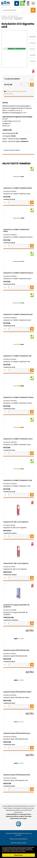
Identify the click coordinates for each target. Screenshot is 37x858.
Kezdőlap (3, 16)
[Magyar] (28, 4)
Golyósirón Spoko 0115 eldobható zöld (16, 775)
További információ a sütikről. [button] (18, 851)
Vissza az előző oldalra (12, 150)
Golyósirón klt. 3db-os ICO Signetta (15, 522)
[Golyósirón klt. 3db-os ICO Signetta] (18, 510)
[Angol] (28, 2)
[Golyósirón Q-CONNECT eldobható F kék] (18, 344)
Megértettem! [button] (18, 855)
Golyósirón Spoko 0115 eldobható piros (16, 733)
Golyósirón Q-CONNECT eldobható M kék (17, 188)
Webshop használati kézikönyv (18, 839)
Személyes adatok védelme (19, 843)
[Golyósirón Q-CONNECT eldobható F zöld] (18, 468)
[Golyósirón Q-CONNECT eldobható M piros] (18, 261)
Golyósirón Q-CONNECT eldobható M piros (18, 273)
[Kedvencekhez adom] (32, 79)
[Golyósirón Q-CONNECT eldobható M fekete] (18, 218)
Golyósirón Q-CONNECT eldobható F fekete (18, 397)
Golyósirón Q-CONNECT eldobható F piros (18, 439)
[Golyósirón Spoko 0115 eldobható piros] (18, 721)
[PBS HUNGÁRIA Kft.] (5, 3)
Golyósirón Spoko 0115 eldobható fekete (17, 692)
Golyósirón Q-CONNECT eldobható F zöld (17, 480)
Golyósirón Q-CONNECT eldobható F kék (17, 356)
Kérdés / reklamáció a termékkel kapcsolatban (15, 93)
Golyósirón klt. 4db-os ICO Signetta (15, 563)
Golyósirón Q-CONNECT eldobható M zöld (17, 314)
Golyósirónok (18, 19)
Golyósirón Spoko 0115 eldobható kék (16, 650)
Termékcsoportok (12, 16)
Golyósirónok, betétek (7, 19)
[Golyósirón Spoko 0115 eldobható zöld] (18, 763)
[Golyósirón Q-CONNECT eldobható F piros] (18, 427)
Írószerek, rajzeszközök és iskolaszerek (11, 17)
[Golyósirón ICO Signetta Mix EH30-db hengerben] (18, 593)
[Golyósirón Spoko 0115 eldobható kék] (18, 638)
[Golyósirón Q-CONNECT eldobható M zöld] (18, 302)
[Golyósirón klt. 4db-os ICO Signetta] (18, 552)
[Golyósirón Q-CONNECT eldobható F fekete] (18, 386)
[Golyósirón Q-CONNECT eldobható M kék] (18, 176)
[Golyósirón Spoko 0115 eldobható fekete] (18, 680)
